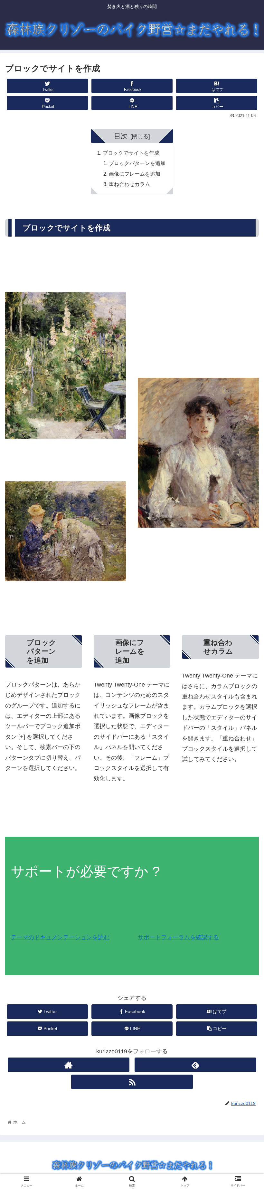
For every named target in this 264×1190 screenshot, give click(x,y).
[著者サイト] (68, 1065)
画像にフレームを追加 (134, 174)
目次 (120, 136)
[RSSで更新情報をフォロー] (132, 1082)
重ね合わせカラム (129, 184)
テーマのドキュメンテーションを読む (60, 937)
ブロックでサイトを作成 (131, 153)
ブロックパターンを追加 (137, 163)
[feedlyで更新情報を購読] (195, 1065)
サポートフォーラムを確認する (178, 937)
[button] (244, 776)
